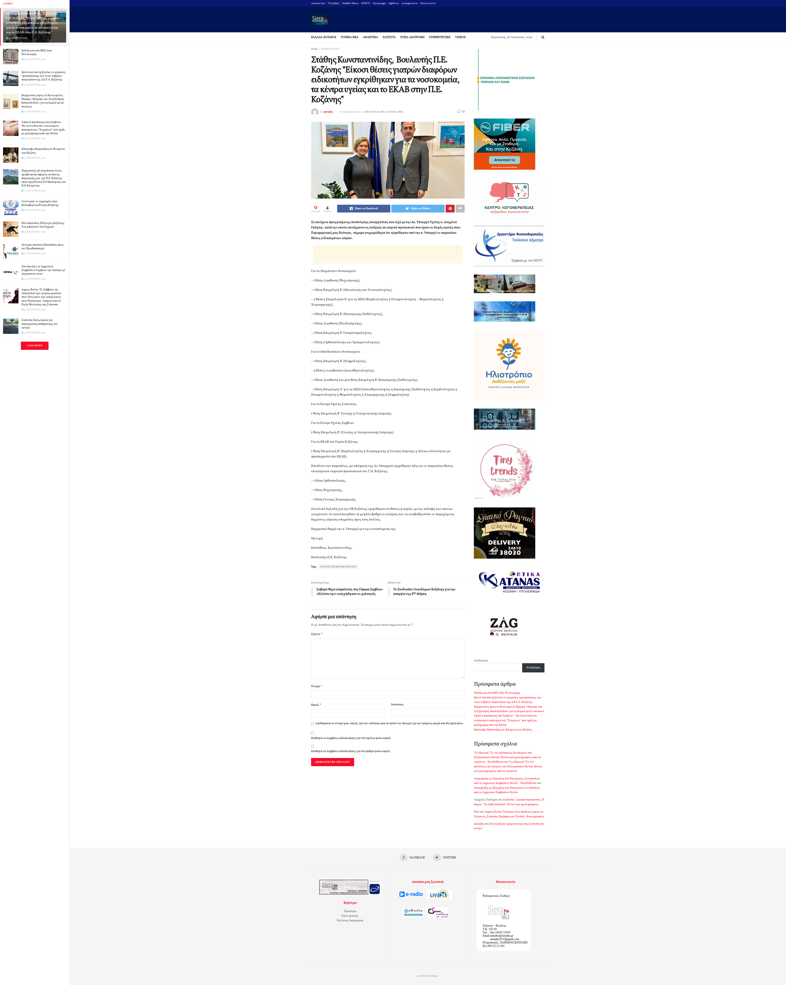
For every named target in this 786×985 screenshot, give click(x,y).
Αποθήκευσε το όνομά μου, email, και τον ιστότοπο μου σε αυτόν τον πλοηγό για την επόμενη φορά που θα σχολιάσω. (389, 723)
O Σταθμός (334, 3)
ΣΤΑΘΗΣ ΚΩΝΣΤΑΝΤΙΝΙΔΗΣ (338, 566)
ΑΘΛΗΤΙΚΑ (370, 37)
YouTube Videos (350, 3)
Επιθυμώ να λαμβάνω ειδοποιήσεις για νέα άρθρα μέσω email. (350, 751)
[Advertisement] (387, 254)
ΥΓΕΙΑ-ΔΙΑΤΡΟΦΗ (412, 37)
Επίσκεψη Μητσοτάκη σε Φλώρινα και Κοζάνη (43, 151)
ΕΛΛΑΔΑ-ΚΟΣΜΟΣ (323, 37)
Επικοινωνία (428, 3)
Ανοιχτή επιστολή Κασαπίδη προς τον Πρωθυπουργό (42, 247)
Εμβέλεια (393, 3)
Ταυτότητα (350, 911)
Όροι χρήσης (350, 916)
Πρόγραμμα (379, 3)
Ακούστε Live (318, 3)
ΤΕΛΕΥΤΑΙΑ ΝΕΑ (330, 49)
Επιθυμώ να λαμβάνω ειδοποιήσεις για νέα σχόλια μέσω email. (351, 738)
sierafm (328, 112)
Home (314, 49)
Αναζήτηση (481, 661)
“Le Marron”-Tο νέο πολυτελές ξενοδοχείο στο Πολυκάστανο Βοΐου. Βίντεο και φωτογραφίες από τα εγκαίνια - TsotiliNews (507, 757)
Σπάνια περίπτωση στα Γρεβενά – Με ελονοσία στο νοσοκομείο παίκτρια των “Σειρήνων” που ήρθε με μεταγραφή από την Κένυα (43, 128)
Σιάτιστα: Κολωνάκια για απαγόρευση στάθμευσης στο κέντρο (39, 324)
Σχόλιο (317, 634)
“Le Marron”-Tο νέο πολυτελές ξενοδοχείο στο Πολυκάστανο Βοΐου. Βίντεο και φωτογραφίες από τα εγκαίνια (508, 766)
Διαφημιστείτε (409, 3)
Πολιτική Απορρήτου (350, 921)
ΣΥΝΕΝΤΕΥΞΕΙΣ (440, 37)
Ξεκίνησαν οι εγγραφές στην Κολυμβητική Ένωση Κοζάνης (40, 203)
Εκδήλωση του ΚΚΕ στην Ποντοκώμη (36, 52)
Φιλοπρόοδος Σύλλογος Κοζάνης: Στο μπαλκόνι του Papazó (43, 225)
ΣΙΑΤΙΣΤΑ (389, 37)
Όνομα (317, 686)
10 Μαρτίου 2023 (350, 112)
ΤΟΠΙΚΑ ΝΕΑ (349, 37)
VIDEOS (460, 37)
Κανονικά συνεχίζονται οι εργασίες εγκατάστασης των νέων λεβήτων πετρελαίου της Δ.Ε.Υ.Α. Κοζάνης (43, 76)
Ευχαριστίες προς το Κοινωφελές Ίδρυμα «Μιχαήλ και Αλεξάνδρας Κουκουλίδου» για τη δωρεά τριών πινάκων (42, 101)
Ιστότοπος (397, 705)
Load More (34, 345)
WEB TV (365, 3)
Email (316, 705)
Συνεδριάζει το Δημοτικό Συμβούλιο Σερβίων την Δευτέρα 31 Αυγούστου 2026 (43, 270)
